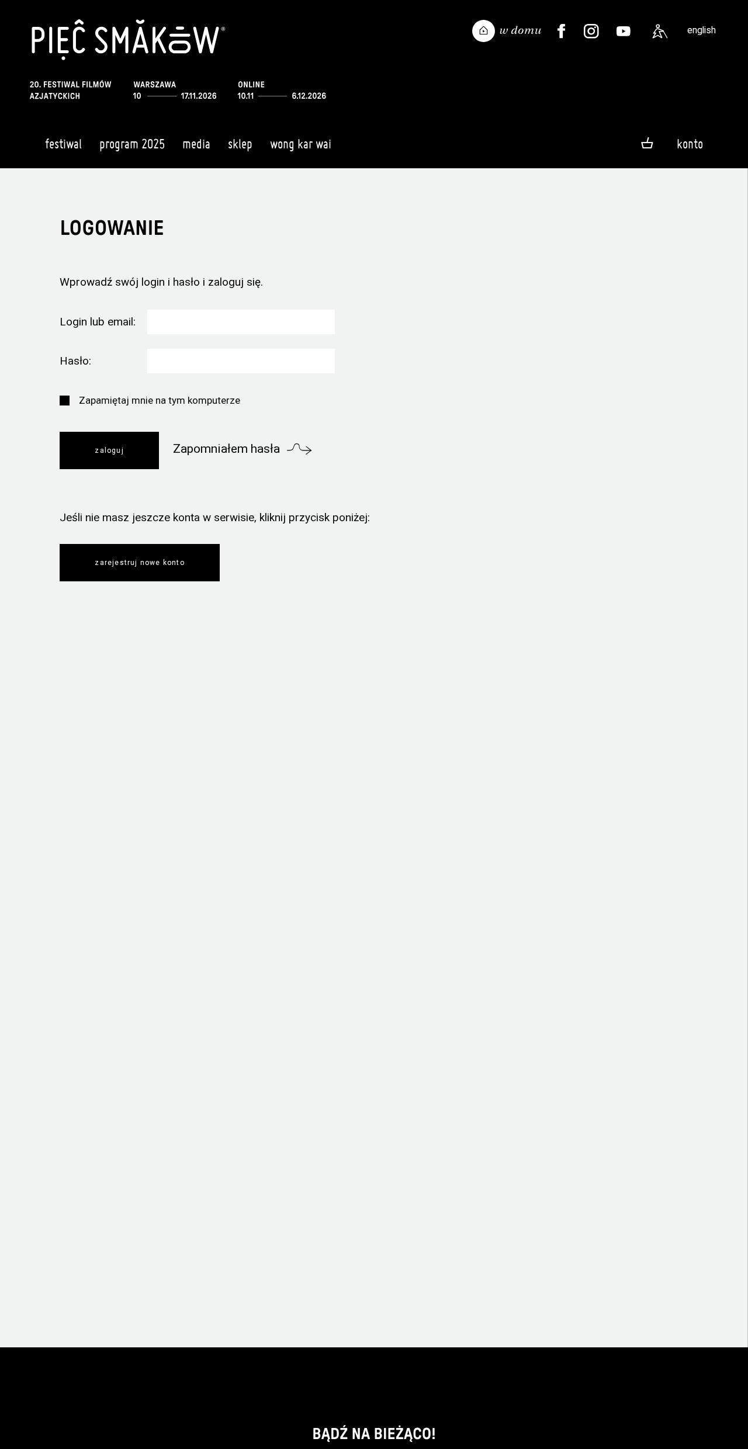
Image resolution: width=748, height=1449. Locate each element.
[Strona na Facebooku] (561, 31)
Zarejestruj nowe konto (139, 563)
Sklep (240, 144)
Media (196, 144)
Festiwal (63, 144)
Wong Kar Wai (300, 144)
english (701, 30)
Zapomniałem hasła (226, 449)
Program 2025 (132, 144)
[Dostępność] (660, 31)
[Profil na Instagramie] (591, 31)
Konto (690, 144)
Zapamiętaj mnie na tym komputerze (159, 400)
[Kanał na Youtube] (623, 31)
